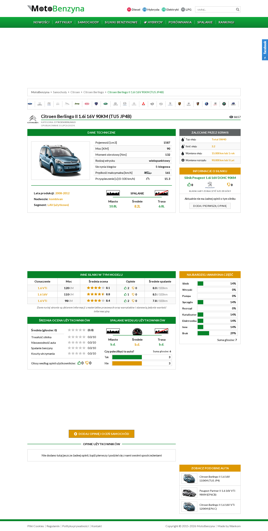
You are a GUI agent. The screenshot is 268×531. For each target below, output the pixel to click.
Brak (185, 333)
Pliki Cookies (35, 526)
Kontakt (96, 526)
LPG (188, 9)
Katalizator (189, 314)
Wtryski (187, 289)
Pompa (186, 295)
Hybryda (153, 9)
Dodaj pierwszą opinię (210, 205)
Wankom (235, 526)
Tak (106, 357)
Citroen (75, 92)
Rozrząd (187, 308)
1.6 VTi (42, 288)
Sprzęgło (187, 302)
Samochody (60, 92)
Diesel (136, 9)
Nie (106, 363)
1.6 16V (42, 294)
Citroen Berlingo (93, 92)
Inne (184, 327)
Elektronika (189, 320)
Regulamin (53, 526)
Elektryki (172, 9)
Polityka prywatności (75, 526)
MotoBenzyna (40, 92)
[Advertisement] (134, 58)
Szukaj (238, 9)
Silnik (185, 283)
